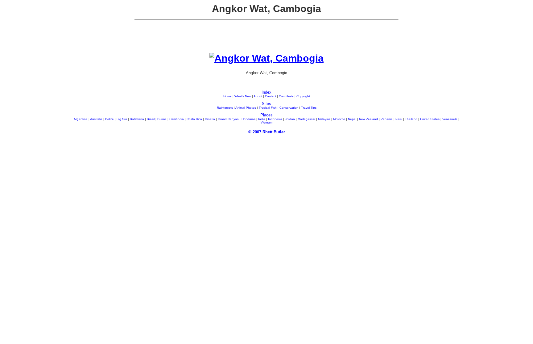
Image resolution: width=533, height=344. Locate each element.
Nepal (352, 119)
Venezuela (449, 119)
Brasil (151, 119)
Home (227, 96)
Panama (387, 119)
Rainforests (225, 107)
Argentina (81, 119)
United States (430, 119)
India (261, 119)
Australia (96, 119)
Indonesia (275, 119)
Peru (398, 119)
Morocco (339, 119)
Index (266, 92)
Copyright (303, 96)
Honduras (248, 119)
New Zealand (368, 119)
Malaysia (324, 119)
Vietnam (266, 122)
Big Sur (122, 119)
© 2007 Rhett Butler (266, 132)
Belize (109, 119)
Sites (266, 103)
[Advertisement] (266, 39)
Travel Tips (308, 107)
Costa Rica (194, 119)
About (258, 96)
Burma (162, 119)
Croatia (210, 119)
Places (266, 115)
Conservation (288, 107)
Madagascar (306, 119)
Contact (270, 96)
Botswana (137, 119)
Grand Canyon (228, 119)
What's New (242, 96)
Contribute (286, 96)
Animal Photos (245, 107)
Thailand (411, 119)
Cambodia (176, 119)
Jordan (290, 119)
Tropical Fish (268, 107)
